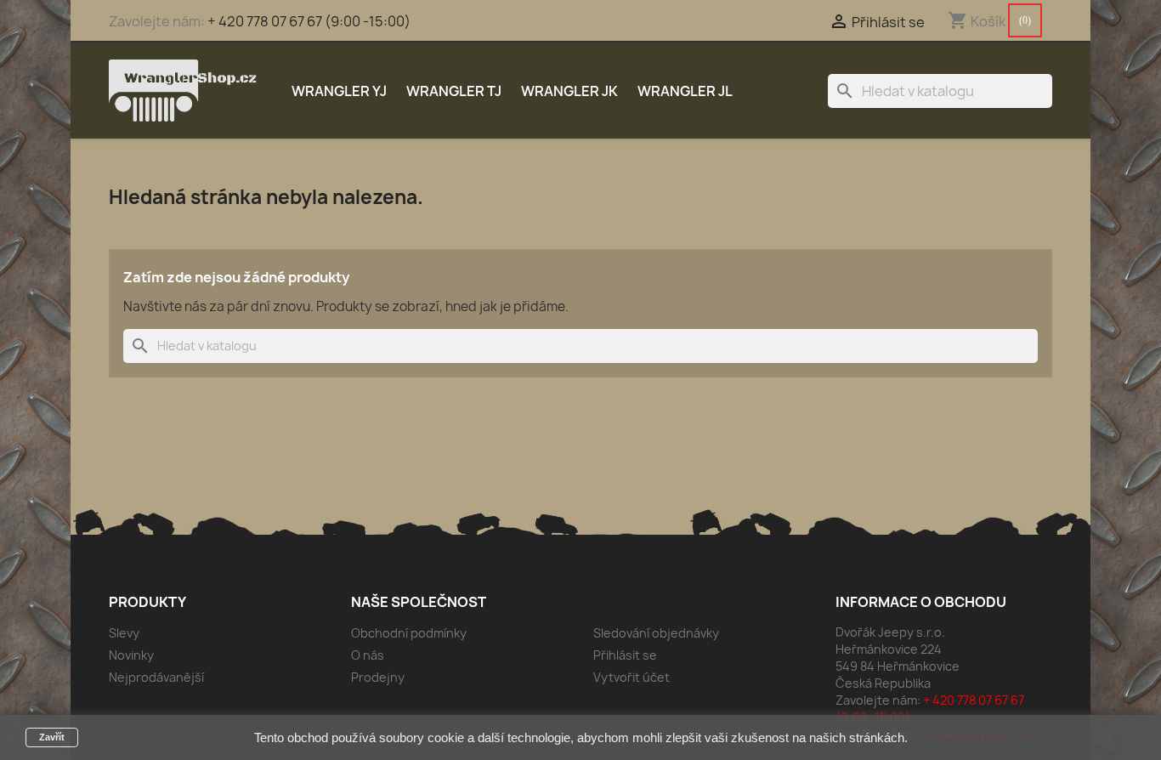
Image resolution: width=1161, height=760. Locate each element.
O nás (367, 655)
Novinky (131, 655)
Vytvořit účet (631, 677)
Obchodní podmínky (409, 633)
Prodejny (378, 677)
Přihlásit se (625, 655)
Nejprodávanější (156, 677)
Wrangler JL (685, 91)
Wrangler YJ (339, 91)
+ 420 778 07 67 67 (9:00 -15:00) (309, 21)
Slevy (124, 633)
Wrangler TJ (453, 91)
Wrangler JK (569, 91)
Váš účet (626, 602)
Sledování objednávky (656, 633)
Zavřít (52, 737)
